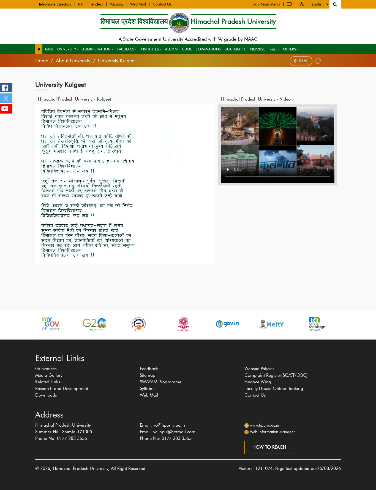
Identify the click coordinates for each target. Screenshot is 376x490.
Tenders (96, 4)
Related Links (47, 381)
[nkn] (316, 324)
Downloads (46, 395)
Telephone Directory (55, 4)
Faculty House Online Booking (273, 388)
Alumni (171, 49)
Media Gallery (48, 375)
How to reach (269, 447)
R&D (272, 49)
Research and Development (61, 388)
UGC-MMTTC (235, 49)
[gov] (227, 324)
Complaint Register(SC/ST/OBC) (275, 375)
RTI (80, 4)
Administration (96, 49)
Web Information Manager (272, 432)
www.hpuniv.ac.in (264, 425)
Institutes (149, 49)
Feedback (149, 368)
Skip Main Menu (266, 4)
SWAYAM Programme (160, 381)
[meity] (272, 324)
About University (60, 49)
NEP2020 (258, 49)
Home (41, 61)
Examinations (208, 49)
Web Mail (138, 4)
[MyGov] (50, 324)
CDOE (187, 49)
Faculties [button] (125, 49)
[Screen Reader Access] (290, 4)
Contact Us (162, 4)
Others (289, 49)
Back (303, 61)
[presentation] (32, 342)
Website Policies (259, 368)
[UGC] (183, 324)
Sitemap (147, 375)
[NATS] (139, 324)
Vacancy (116, 4)
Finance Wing (257, 381)
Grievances (46, 368)
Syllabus (148, 388)
